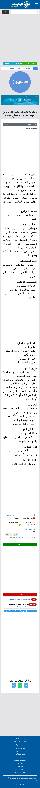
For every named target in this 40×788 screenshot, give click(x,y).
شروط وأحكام (20, 769)
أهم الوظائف (20, 754)
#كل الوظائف (21, 611)
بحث (5, 12)
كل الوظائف (20, 757)
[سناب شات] (24, 784)
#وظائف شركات (32, 611)
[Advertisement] (20, 34)
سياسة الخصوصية (20, 773)
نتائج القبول (20, 751)
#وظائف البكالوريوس (10, 611)
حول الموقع (20, 763)
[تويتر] (20, 784)
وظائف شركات (20, 745)
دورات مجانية (20, 748)
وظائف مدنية (20, 738)
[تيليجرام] (16, 784)
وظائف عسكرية (20, 742)
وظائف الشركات (32, 124)
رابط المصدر (20, 594)
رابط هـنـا (20, 544)
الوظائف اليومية (20, 760)
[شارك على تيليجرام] (14, 685)
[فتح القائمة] (36, 2)
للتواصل (20, 766)
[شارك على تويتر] (26, 685)
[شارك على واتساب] (20, 685)
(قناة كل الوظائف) (20, 607)
